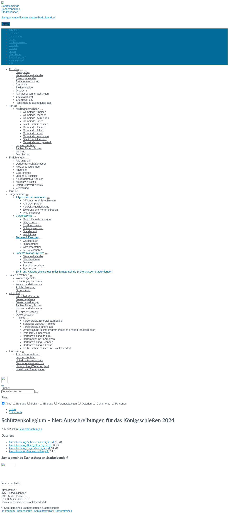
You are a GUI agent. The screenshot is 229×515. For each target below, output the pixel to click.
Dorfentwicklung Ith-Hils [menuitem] (37, 335)
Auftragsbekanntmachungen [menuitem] (32, 93)
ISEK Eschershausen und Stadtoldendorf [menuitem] (47, 348)
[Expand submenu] (21, 70)
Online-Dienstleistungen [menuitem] (37, 219)
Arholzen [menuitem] (14, 30)
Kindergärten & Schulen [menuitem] (29, 178)
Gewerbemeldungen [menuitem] (27, 302)
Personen (120, 403)
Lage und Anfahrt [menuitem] (25, 145)
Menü (6, 24)
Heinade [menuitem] (13, 45)
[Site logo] (11, 11)
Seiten (34, 403)
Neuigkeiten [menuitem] (23, 72)
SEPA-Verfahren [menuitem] (32, 249)
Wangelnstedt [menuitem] (16, 60)
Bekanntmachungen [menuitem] (27, 81)
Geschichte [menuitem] (22, 154)
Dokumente (103, 403)
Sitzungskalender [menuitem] (26, 78)
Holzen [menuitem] (13, 48)
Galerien (86, 403)
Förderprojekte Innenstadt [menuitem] (38, 326)
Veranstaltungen (67, 403)
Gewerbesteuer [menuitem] (32, 246)
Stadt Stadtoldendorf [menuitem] (35, 139)
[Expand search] (2, 385)
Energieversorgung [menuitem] (27, 311)
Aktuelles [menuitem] (14, 69)
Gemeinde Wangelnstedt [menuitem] (37, 142)
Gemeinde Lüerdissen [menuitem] (36, 136)
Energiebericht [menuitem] (24, 99)
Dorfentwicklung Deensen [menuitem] (38, 341)
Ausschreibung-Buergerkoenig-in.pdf (30, 445)
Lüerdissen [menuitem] (15, 54)
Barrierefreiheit (63, 510)
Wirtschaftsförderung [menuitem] (28, 296)
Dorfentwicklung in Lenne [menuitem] (37, 344)
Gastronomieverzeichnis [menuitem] (30, 363)
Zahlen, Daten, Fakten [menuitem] (29, 148)
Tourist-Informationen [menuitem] (28, 354)
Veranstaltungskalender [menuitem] (29, 75)
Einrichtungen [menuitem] (17, 157)
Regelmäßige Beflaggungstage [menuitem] (34, 102)
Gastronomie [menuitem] (23, 172)
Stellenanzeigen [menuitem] (25, 87)
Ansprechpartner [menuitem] (32, 203)
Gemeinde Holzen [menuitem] (33, 130)
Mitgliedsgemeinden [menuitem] (27, 108)
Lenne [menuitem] (12, 51)
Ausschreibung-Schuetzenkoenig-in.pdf (32, 442)
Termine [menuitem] (13, 190)
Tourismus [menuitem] (15, 351)
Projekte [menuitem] (20, 317)
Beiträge (21, 403)
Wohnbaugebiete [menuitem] (25, 278)
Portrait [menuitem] (13, 105)
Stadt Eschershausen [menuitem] (35, 124)
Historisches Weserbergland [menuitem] (32, 366)
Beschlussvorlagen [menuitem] (34, 265)
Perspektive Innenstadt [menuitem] (36, 332)
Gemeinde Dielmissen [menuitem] (36, 117)
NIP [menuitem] (11, 63)
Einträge (48, 403)
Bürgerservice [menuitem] (17, 194)
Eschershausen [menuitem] (18, 42)
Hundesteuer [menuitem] (30, 243)
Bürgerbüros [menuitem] (30, 222)
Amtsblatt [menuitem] (21, 84)
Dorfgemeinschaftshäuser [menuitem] (31, 163)
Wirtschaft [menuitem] (14, 293)
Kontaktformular (43, 510)
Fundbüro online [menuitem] (32, 225)
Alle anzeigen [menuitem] (23, 160)
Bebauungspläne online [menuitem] (29, 281)
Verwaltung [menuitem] (22, 187)
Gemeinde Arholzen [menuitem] (34, 111)
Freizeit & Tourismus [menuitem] (28, 166)
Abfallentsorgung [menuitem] (25, 287)
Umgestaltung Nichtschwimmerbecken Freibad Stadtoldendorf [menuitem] (59, 329)
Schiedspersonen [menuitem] (33, 228)
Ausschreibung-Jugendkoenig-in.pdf (30, 448)
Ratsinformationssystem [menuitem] (30, 253)
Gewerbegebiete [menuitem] (25, 299)
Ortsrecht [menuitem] (21, 90)
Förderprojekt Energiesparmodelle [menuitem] (42, 320)
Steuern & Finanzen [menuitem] (27, 237)
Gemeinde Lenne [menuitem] (33, 133)
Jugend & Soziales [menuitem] (27, 175)
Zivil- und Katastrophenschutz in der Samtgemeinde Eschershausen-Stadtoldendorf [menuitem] (64, 271)
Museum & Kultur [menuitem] (26, 181)
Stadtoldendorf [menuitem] (17, 57)
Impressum (8, 510)
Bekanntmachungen (30, 428)
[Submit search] (36, 392)
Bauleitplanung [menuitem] (24, 96)
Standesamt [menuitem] (30, 231)
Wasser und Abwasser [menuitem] (29, 284)
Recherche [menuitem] (29, 268)
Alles (8, 403)
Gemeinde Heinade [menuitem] (34, 127)
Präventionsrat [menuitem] (31, 212)
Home (12, 409)
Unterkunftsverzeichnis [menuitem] (29, 184)
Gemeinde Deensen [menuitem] (34, 114)
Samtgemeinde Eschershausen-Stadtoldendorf (28, 17)
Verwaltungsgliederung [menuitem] (36, 206)
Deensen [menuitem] (14, 33)
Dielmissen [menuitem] (15, 36)
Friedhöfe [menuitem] (21, 169)
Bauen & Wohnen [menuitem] (19, 274)
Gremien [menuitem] (28, 262)
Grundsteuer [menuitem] (30, 240)
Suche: (5, 387)
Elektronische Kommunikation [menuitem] (40, 209)
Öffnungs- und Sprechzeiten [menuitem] (39, 200)
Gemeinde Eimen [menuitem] (33, 120)
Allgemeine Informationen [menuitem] (31, 197)
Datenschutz (24, 510)
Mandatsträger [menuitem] (31, 259)
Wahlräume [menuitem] (29, 234)
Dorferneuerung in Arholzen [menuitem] (39, 338)
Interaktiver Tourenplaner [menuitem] (30, 369)
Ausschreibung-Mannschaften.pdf (29, 451)
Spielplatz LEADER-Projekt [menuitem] (39, 323)
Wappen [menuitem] (20, 151)
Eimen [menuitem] (12, 39)
